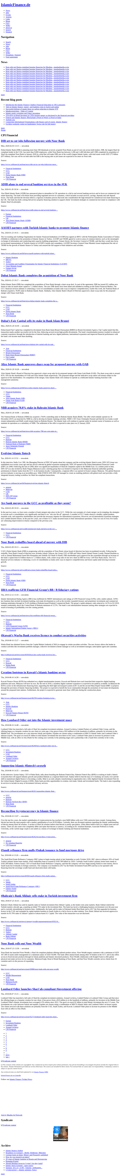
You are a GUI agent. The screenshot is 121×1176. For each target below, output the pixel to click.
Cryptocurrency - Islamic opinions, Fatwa (21, 1170)
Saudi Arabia (10, 884)
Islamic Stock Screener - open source (19, 1166)
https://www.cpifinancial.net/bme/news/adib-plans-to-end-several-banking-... (29, 210)
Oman (8, 396)
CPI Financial (11, 179)
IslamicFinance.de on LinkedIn (11, 1075)
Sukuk (8, 882)
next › (8, 1055)
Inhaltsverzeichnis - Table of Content (19, 111)
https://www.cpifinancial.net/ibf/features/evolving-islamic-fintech (25, 483)
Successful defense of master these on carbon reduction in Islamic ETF (32, 109)
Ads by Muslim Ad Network (11, 1115)
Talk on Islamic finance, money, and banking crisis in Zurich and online (32, 107)
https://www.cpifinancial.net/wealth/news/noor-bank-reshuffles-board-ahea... (29, 570)
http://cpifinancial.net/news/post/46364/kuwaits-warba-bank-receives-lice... (29, 655)
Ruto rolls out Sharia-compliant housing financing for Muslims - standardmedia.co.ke (37, 67)
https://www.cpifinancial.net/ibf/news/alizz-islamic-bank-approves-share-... (28, 388)
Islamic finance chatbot (14, 1151)
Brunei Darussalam (13, 353)
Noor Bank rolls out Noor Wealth (21, 943)
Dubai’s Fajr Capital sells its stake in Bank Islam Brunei (35, 320)
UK (7, 218)
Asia (7, 348)
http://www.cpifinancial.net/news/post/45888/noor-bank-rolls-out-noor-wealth (30, 969)
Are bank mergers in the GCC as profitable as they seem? (36, 503)
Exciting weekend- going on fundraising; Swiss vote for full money (31, 124)
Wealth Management (13, 975)
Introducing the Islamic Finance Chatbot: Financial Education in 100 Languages (35, 105)
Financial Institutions (13, 168)
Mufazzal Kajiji (11, 982)
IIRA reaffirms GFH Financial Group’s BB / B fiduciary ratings (40, 589)
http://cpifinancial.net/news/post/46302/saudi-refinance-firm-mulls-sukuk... (28, 876)
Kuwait (8, 663)
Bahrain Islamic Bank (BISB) (17, 442)
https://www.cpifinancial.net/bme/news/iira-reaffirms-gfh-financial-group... (28, 616)
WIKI (8, 26)
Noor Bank (10, 177)
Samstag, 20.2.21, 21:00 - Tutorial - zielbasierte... (24, 1168)
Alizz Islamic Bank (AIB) (15, 398)
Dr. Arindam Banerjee (14, 843)
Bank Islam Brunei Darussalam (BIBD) (20, 355)
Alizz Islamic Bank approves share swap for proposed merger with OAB (44, 364)
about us (9, 28)
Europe (8, 214)
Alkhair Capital (11, 934)
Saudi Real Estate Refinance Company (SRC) (23, 886)
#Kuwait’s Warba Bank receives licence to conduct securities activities (43, 635)
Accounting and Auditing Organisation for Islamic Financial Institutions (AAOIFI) (36, 264)
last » (8, 1057)
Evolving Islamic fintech (15, 453)
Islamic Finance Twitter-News (21, 1079)
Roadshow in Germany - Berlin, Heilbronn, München (26, 1153)
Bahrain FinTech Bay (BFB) (16, 802)
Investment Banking (13, 752)
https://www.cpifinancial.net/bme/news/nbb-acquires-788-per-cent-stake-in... (29, 431)
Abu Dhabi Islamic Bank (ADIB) (18, 220)
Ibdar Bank (10, 804)
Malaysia (9, 489)
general (8, 487)
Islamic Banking (12, 257)
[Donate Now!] (60, 1140)
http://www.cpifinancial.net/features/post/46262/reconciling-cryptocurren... (28, 837)
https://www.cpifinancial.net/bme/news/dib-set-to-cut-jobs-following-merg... (29, 164)
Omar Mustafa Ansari (14, 266)
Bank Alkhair (11, 936)
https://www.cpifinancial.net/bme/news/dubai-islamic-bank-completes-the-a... (29, 301)
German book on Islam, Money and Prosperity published (27, 1155)
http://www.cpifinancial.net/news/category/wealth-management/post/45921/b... (30, 921)
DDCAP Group (11, 496)
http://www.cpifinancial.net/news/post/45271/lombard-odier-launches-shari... (29, 1017)
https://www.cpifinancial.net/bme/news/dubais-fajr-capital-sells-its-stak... (28, 344)
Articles (8, 17)
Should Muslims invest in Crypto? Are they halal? (24, 1163)
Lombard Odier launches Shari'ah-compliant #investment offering (41, 989)
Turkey (8, 262)
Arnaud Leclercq (12, 758)
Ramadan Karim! (12, 1161)
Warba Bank (10, 665)
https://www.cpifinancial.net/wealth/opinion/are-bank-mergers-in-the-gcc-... (29, 529)
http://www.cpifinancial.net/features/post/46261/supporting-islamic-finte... (28, 791)
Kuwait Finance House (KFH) (17, 713)
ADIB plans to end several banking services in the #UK (34, 184)
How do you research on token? (18, 1157)
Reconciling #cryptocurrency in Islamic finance (29, 811)
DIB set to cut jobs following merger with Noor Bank (33, 140)
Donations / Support (13, 55)
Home (3, 130)
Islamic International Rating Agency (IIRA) (22, 628)
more (3, 95)
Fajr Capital (10, 357)
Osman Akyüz (11, 268)
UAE (8, 173)
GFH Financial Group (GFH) (17, 626)
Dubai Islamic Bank (13, 311)
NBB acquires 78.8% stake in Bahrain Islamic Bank (32, 407)
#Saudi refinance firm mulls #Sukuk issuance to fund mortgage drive (42, 850)
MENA (8, 260)
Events (8, 15)
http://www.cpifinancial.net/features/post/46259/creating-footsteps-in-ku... (28, 698)
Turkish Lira (10, 120)
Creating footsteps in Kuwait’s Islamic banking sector (33, 672)
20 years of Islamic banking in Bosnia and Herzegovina (26, 1159)
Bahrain (9, 440)
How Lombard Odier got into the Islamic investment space (36, 720)
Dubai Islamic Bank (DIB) (16, 175)
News (8, 11)
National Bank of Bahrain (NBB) (18, 444)
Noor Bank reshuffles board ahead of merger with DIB (34, 542)
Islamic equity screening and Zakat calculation (23, 113)
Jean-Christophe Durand (15, 446)
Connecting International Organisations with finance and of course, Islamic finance (36, 122)
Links (8, 19)
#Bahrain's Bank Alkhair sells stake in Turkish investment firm (39, 895)
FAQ (7, 23)
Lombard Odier (11, 756)
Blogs (8, 21)
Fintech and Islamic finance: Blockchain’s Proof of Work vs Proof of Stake (33, 118)
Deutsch (9, 32)
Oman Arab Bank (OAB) (15, 400)
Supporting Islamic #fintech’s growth (23, 765)
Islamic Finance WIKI (41, 1072)
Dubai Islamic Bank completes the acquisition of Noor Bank (37, 275)
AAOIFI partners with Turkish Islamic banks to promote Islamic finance (45, 227)
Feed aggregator (12, 57)
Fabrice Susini (11, 889)
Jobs (7, 13)
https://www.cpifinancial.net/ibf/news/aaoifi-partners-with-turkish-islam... (28, 253)
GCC (8, 171)
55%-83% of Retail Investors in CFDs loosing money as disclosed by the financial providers (40, 115)
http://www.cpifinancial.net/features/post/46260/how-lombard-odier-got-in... (29, 746)
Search (8, 30)
